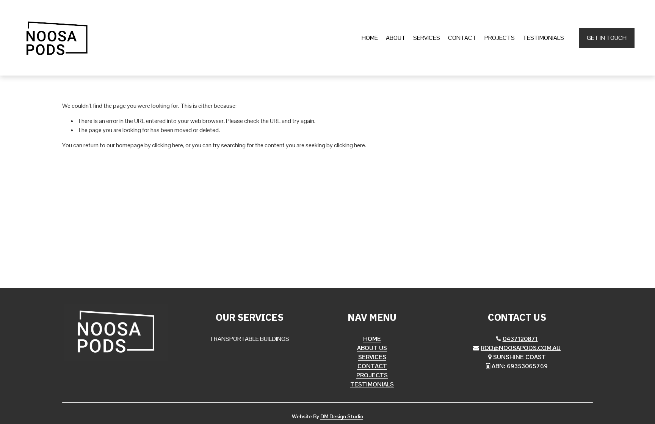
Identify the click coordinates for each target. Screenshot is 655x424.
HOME (370, 38)
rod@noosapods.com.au (521, 348)
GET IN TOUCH (607, 38)
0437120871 (520, 339)
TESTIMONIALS (543, 38)
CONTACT (462, 38)
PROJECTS (499, 38)
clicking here (167, 145)
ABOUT (396, 38)
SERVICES (426, 38)
